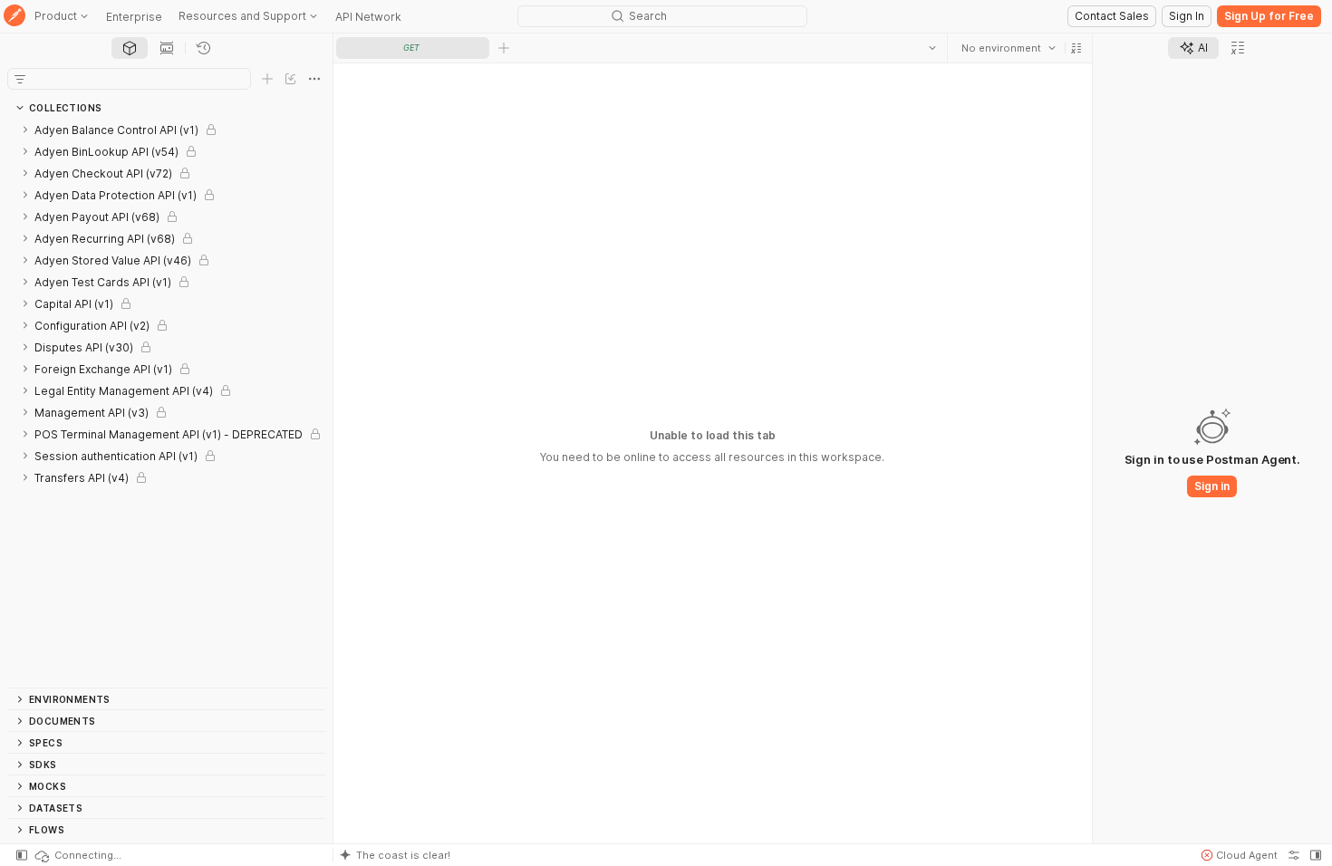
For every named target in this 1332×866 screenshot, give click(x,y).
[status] (77, 855)
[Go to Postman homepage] (14, 17)
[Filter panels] (20, 79)
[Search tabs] (932, 48)
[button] (1076, 48)
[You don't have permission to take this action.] (504, 48)
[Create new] (267, 79)
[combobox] (1008, 48)
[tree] (166, 403)
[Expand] (25, 129)
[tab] (129, 48)
